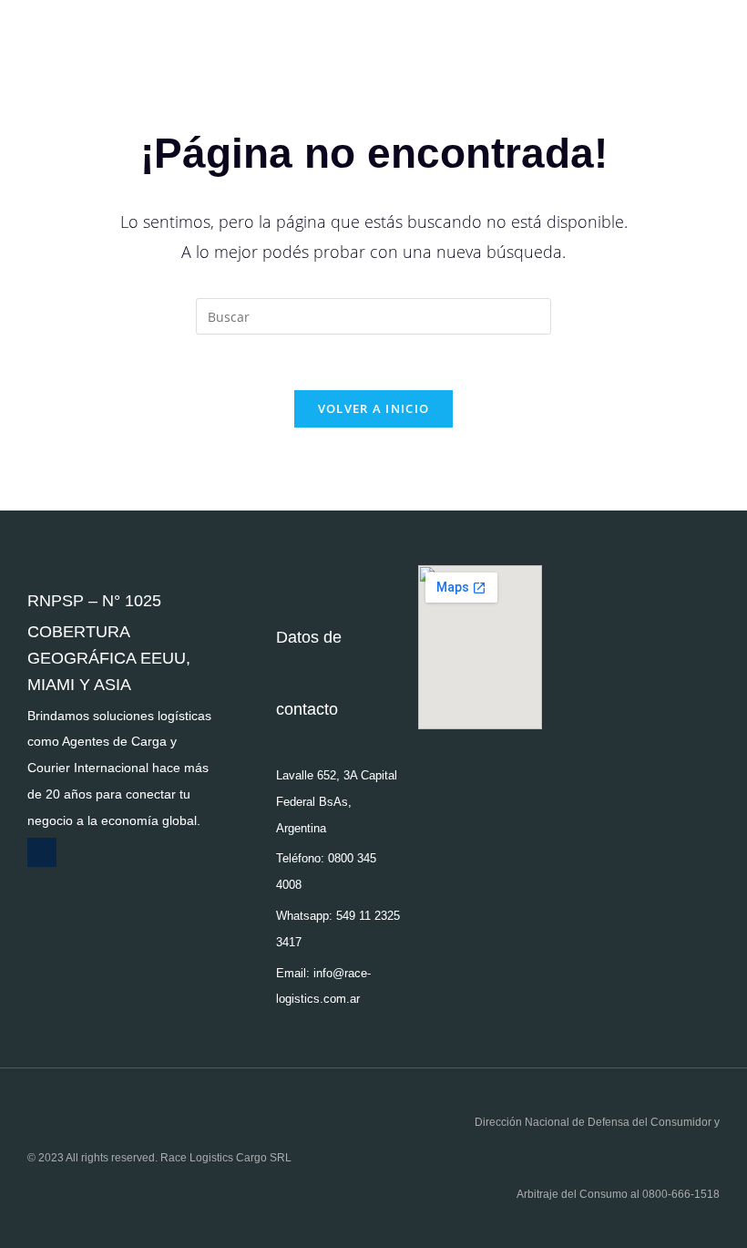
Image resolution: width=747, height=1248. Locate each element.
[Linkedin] (41, 852)
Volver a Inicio (374, 408)
